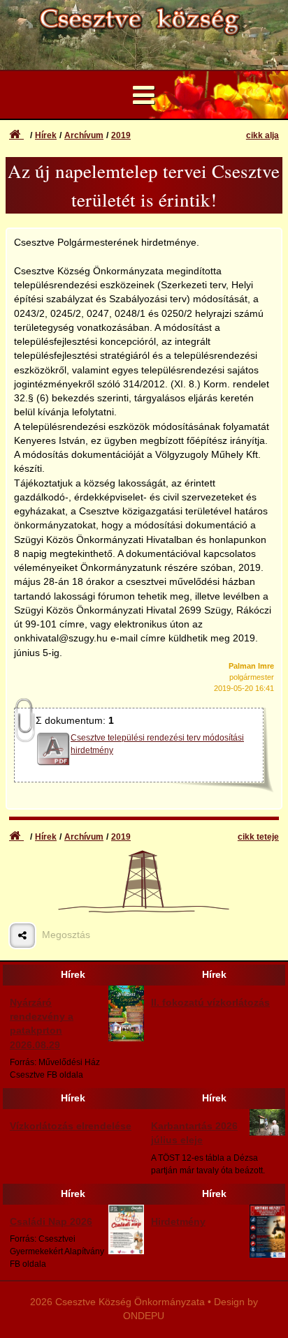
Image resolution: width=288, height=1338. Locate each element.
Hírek (46, 135)
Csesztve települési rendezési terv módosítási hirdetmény (157, 744)
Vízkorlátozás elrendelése (70, 1126)
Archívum (83, 135)
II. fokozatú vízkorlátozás (210, 1002)
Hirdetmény (178, 1222)
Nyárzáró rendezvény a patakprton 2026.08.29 (41, 1023)
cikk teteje (258, 837)
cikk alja (262, 135)
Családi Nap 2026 (51, 1222)
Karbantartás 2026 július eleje (194, 1133)
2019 (121, 135)
